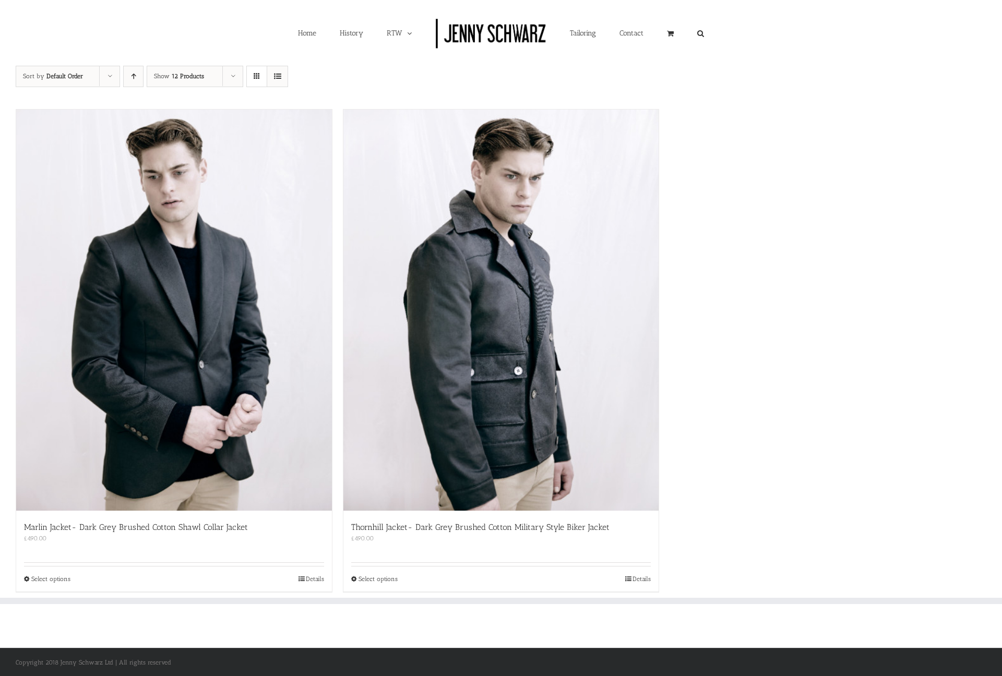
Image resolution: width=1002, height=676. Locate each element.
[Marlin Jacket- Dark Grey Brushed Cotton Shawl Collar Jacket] (174, 310)
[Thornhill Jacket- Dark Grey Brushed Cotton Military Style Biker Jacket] (501, 310)
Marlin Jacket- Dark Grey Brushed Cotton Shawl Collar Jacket (136, 527)
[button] (634, 33)
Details (315, 579)
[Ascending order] (133, 76)
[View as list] (277, 76)
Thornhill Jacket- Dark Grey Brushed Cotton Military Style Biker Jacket (480, 527)
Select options (50, 579)
